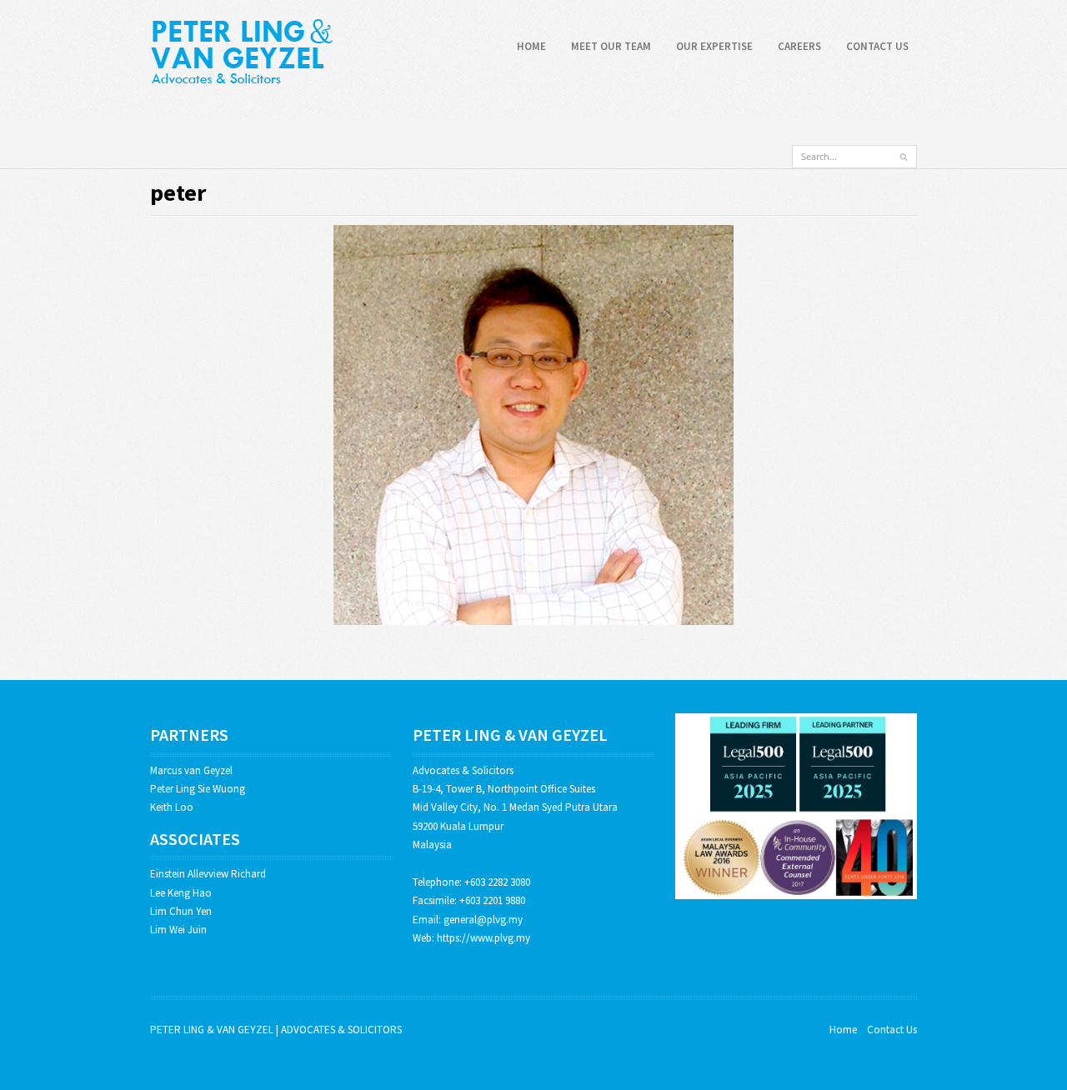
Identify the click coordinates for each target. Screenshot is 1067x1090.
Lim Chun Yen (181, 911)
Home (843, 1029)
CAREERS (799, 46)
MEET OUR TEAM (611, 46)
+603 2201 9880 (492, 900)
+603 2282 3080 (497, 882)
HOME (531, 46)
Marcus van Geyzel (191, 770)
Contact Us (892, 1029)
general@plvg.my (483, 919)
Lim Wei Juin (178, 929)
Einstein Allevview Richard (208, 874)
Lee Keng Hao (181, 893)
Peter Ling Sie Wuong (197, 789)
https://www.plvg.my (483, 938)
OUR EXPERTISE (714, 46)
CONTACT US (877, 46)
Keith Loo (171, 807)
